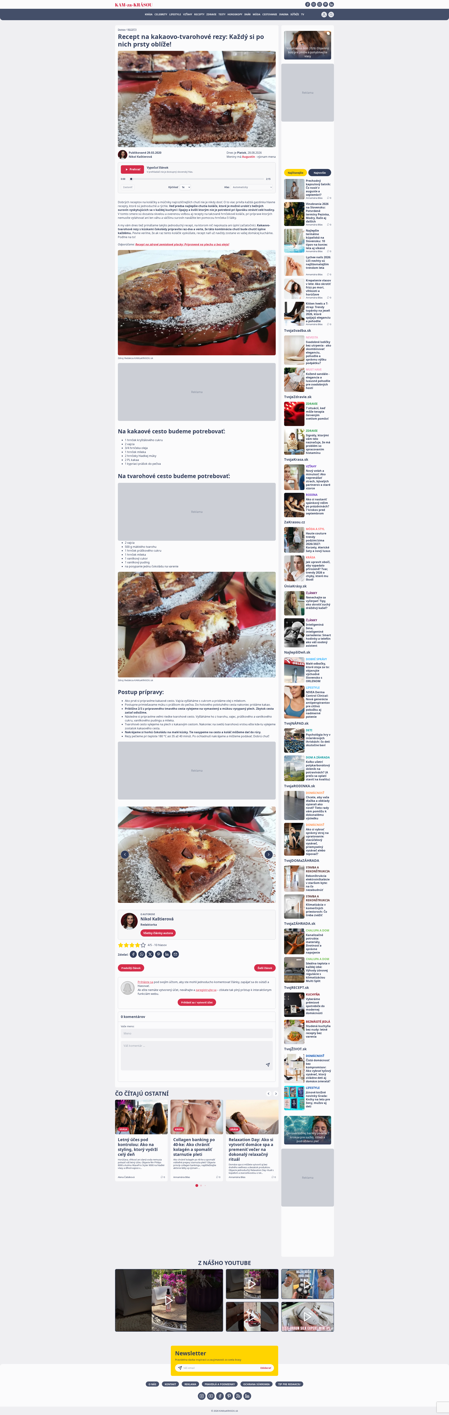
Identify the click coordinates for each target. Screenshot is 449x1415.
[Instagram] (319, 4)
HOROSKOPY (234, 14)
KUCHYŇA (313, 994)
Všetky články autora (158, 933)
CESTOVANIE (269, 14)
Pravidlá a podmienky (220, 1384)
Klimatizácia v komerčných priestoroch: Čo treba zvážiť (316, 910)
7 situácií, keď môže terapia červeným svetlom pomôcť (317, 413)
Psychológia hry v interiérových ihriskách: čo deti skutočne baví (318, 740)
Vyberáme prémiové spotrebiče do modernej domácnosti (315, 1006)
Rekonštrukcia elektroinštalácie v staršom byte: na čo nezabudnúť (318, 883)
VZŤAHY (187, 14)
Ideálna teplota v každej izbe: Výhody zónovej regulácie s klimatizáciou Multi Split (318, 972)
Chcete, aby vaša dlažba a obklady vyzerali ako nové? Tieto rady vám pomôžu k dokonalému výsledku (318, 807)
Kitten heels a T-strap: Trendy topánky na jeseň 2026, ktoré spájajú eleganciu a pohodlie (318, 312)
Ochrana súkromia (256, 1384)
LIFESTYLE (175, 14)
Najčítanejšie (295, 172)
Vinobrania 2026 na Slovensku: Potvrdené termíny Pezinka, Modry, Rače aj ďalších (318, 212)
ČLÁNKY (311, 593)
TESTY (222, 14)
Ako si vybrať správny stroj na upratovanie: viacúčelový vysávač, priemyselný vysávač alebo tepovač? (317, 842)
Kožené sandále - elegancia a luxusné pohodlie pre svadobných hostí (318, 381)
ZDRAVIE (211, 14)
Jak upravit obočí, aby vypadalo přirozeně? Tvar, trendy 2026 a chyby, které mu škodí (318, 570)
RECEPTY (199, 14)
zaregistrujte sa (206, 990)
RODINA (311, 495)
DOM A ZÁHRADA (318, 757)
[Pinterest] (325, 4)
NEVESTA (312, 337)
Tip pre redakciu (289, 1384)
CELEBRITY (161, 14)
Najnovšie (320, 172)
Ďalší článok (265, 968)
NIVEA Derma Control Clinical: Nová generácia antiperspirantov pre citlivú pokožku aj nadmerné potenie (318, 704)
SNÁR (247, 14)
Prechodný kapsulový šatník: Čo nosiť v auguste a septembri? (318, 188)
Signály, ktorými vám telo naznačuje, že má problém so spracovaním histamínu (318, 444)
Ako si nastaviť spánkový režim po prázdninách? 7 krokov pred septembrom (317, 506)
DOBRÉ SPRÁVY (316, 659)
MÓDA (256, 14)
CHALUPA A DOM (317, 930)
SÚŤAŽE (294, 14)
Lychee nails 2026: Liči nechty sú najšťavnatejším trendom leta (318, 262)
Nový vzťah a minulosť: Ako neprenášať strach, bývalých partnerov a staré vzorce (318, 479)
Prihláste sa (145, 982)
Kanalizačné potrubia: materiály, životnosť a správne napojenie (314, 943)
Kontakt (170, 1384)
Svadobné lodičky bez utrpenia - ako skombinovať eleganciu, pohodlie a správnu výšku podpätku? (318, 352)
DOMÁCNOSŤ (315, 793)
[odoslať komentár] (268, 1065)
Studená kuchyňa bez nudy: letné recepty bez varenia (318, 1031)
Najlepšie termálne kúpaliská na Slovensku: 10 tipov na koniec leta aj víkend (316, 239)
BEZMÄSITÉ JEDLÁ (318, 1022)
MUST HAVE (314, 369)
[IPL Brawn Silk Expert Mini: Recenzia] (308, 1316)
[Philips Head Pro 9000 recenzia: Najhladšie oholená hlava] (308, 1284)
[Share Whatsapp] (141, 954)
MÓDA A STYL (315, 529)
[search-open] (331, 14)
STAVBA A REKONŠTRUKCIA (318, 869)
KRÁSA (148, 14)
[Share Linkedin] (166, 954)
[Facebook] (307, 4)
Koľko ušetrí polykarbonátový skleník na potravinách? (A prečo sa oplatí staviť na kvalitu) (318, 770)
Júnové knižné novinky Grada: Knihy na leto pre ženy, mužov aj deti (318, 1099)
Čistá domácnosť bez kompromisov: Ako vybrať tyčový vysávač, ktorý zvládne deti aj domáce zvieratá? (318, 1070)
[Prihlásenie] (324, 14)
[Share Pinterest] (158, 954)
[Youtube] (313, 4)
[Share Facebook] (133, 954)
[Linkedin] (331, 4)
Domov (122, 29)
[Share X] (150, 954)
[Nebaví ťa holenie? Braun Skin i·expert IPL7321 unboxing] (252, 1316)
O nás (152, 1384)
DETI (309, 730)
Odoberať (265, 1368)
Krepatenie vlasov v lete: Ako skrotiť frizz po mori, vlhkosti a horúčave (318, 287)
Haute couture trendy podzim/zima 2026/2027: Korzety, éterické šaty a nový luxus (318, 542)
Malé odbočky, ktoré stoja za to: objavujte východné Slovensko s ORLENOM (318, 672)
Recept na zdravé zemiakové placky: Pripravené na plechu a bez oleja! (182, 244)
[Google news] (238, 1396)
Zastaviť (127, 187)
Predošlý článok (131, 968)
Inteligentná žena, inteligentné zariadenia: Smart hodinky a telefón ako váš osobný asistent (318, 635)
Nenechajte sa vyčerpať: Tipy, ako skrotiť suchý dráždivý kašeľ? (318, 603)
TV (302, 14)
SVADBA (283, 14)
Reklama (190, 1384)
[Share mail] (175, 954)
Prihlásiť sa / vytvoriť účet (197, 1002)
